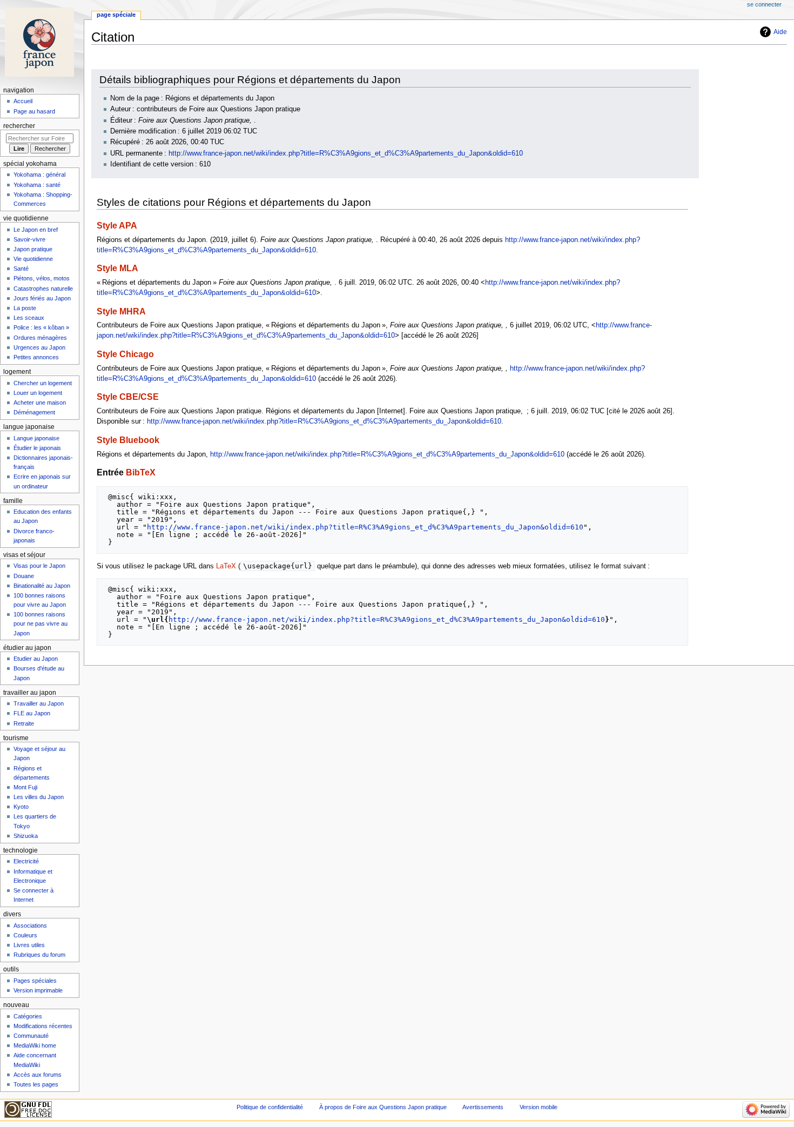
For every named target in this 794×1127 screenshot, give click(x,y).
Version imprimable (38, 990)
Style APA (117, 225)
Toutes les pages (36, 1084)
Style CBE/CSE (128, 396)
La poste (25, 308)
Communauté (31, 1035)
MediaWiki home (35, 1045)
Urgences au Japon (39, 347)
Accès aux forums (38, 1074)
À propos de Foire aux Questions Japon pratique (383, 1107)
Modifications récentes (43, 1026)
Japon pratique (33, 249)
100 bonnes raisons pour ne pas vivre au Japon (41, 623)
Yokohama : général (39, 174)
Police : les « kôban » (41, 327)
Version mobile (538, 1107)
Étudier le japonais (37, 448)
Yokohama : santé (37, 185)
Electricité (26, 861)
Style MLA (117, 268)
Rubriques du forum (39, 954)
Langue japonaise (36, 438)
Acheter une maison (40, 402)
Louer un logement (38, 393)
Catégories (28, 1016)
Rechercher (19, 126)
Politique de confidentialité (270, 1107)
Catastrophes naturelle (43, 288)
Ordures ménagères (40, 337)
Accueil (23, 101)
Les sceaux (29, 317)
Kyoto (21, 806)
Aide (780, 32)
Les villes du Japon (39, 797)
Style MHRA (121, 311)
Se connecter (764, 4)
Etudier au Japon (36, 658)
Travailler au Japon (39, 703)
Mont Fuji (25, 787)
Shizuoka (26, 836)
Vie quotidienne (33, 259)
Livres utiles (29, 945)
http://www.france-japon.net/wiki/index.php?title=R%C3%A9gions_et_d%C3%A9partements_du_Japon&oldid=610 (346, 153)
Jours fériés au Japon (42, 298)
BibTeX (141, 472)
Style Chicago (125, 354)
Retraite (24, 723)
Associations (30, 925)
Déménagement (34, 412)
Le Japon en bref (36, 229)
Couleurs (25, 935)
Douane (24, 576)
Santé (21, 268)
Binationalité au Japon (42, 585)
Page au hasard (34, 111)
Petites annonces (36, 357)
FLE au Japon (32, 713)
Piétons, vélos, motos (42, 278)
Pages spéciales (35, 980)
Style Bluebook (128, 440)
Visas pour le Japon (39, 565)
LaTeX (226, 566)
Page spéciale (116, 14)
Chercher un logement (43, 383)
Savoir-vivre (29, 239)
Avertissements (482, 1107)
